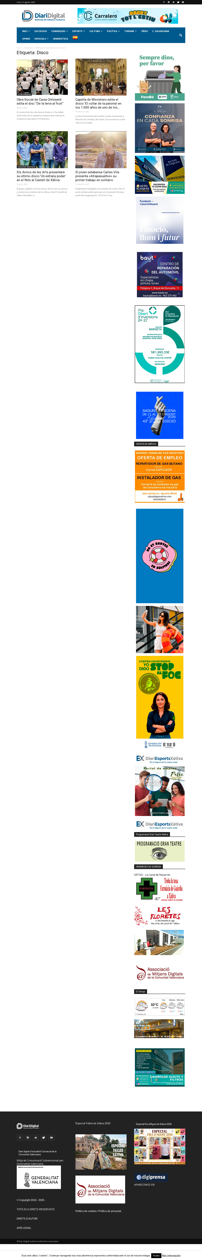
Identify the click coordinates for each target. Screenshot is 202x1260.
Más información (171, 1255)
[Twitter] (178, 2)
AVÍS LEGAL (24, 1228)
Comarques (58, 31)
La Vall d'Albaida (24, 94)
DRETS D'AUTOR (27, 1218)
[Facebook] (164, 2)
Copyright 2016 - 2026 (31, 1200)
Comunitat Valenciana (26, 167)
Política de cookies (86, 1211)
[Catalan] (76, 39)
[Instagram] (168, 2)
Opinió (26, 38)
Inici (24, 31)
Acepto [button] (156, 1255)
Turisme (129, 31)
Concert (79, 94)
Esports (77, 31)
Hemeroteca (60, 38)
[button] (180, 35)
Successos (40, 31)
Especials (40, 38)
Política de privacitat (109, 1211)
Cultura (94, 31)
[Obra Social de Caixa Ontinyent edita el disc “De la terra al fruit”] (42, 77)
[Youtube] (183, 2)
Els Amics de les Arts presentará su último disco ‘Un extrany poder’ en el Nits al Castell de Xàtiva (41, 176)
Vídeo (144, 31)
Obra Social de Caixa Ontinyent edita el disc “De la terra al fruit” (40, 101)
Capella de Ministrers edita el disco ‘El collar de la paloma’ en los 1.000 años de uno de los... (98, 103)
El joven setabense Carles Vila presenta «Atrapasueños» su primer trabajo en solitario (97, 176)
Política (112, 31)
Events (79, 167)
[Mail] (173, 2)
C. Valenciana (160, 31)
